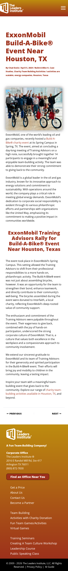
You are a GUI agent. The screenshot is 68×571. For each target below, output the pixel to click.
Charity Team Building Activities (29, 71)
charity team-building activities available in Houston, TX (34, 392)
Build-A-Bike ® (42, 67)
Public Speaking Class (24, 553)
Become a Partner (22, 503)
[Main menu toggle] (63, 8)
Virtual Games (19, 528)
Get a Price (17, 487)
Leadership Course (22, 548)
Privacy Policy (34, 566)
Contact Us (17, 498)
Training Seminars (22, 538)
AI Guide (49, 566)
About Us (16, 492)
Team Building (20, 513)
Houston (37, 75)
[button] (27, 477)
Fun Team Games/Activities (28, 523)
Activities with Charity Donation (31, 518)
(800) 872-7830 (15, 468)
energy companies (23, 75)
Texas (45, 75)
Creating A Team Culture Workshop (33, 543)
